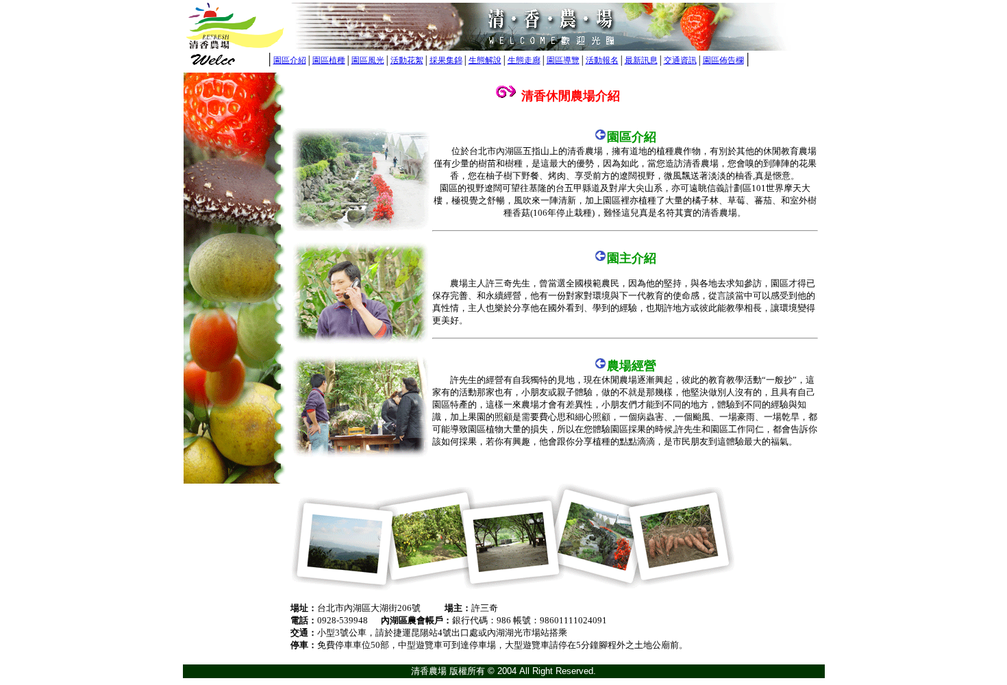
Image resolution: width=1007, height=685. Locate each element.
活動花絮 (406, 60)
